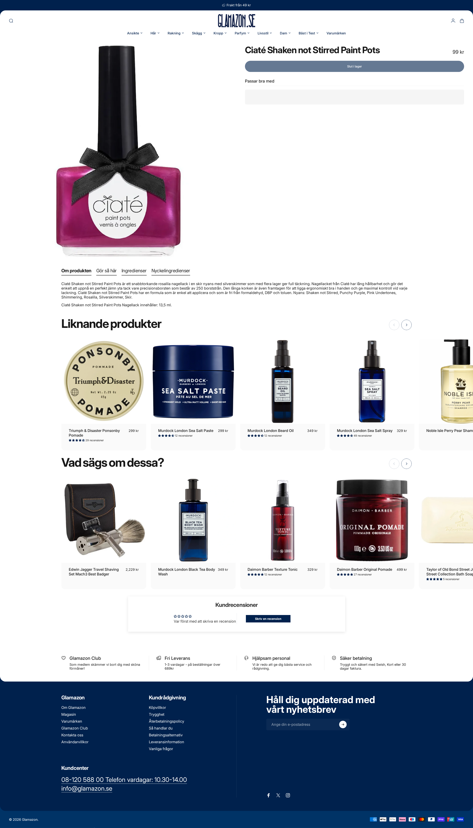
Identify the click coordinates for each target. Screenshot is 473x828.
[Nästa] (406, 325)
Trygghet (156, 714)
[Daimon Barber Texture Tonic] (282, 520)
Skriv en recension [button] (268, 619)
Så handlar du (161, 728)
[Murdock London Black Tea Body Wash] (193, 520)
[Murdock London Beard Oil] (282, 381)
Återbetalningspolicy (166, 721)
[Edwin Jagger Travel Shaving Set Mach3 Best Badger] (103, 520)
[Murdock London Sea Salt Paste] (193, 381)
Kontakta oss (72, 735)
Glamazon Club (74, 728)
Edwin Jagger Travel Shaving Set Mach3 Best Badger (94, 571)
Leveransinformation (166, 742)
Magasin (68, 714)
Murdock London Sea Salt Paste (185, 430)
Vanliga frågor (161, 749)
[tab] (76, 271)
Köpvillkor (157, 707)
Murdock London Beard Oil (271, 430)
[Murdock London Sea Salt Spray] (372, 381)
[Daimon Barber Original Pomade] (372, 520)
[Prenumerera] (343, 724)
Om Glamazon (73, 707)
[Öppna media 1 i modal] (118, 150)
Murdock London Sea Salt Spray (365, 430)
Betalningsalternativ (166, 735)
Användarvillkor (74, 742)
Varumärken (71, 721)
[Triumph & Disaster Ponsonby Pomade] (103, 381)
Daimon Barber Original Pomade (364, 569)
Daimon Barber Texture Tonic (273, 569)
